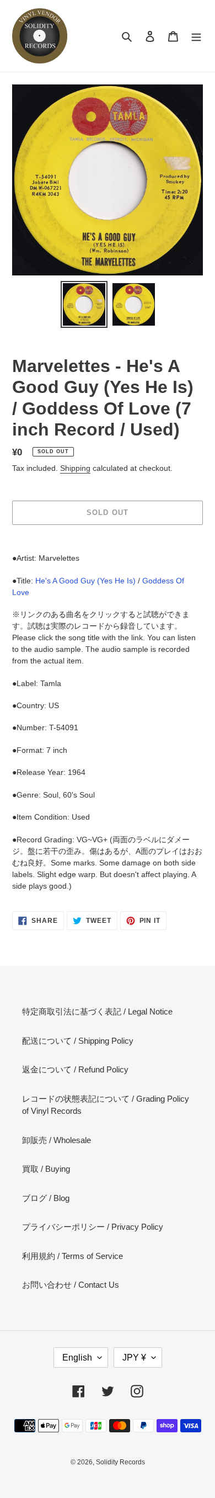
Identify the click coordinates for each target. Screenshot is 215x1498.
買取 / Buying (46, 1168)
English (77, 1357)
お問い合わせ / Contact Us (70, 1284)
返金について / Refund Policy (75, 1069)
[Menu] (196, 36)
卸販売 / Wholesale (56, 1140)
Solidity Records (120, 1462)
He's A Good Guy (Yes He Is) (85, 580)
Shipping (75, 468)
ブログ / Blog (45, 1198)
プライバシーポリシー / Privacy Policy (92, 1226)
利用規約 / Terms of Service (72, 1256)
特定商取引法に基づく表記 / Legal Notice (97, 1011)
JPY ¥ (134, 1357)
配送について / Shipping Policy (77, 1040)
